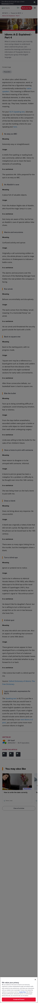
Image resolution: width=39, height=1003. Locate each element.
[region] (19, 990)
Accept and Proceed (18, 999)
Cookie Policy (22, 992)
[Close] (35, 980)
